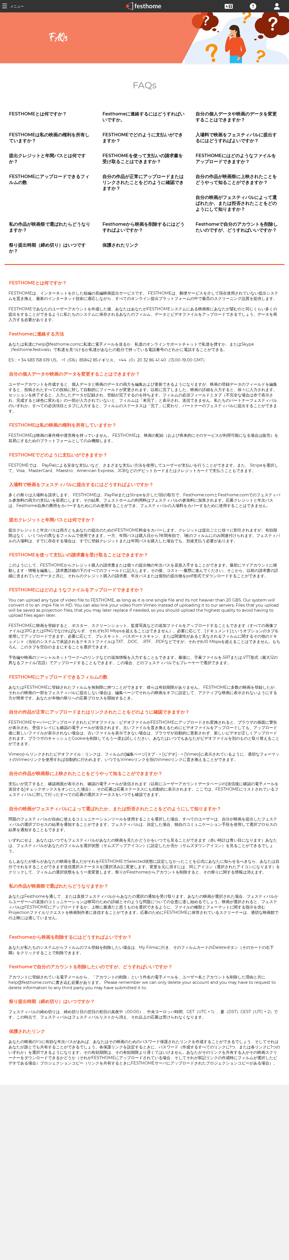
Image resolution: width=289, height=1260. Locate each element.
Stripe (256, 465)
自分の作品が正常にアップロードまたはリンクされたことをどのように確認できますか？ (143, 182)
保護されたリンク (120, 245)
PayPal (48, 465)
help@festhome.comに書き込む (39, 982)
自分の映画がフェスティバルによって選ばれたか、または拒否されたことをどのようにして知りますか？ (236, 203)
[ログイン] (277, 6)
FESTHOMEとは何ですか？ (38, 114)
